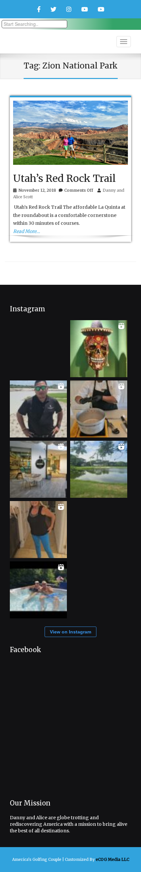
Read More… (26, 231)
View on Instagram (70, 631)
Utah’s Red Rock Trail (64, 178)
